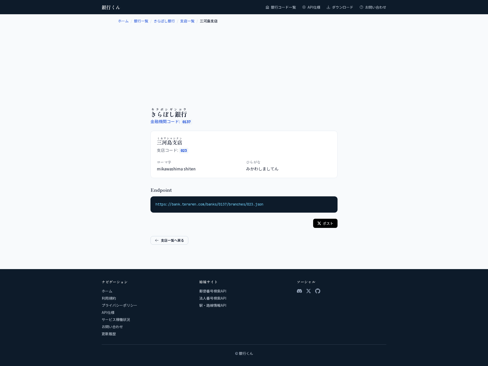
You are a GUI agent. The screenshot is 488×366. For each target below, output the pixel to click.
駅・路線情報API (212, 305)
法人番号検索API (212, 298)
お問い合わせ (375, 7)
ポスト (328, 223)
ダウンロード (342, 7)
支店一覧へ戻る (172, 240)
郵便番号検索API (212, 291)
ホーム (123, 20)
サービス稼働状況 (116, 319)
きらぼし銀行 (164, 20)
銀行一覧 (141, 20)
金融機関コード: (170, 121)
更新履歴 (109, 333)
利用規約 (109, 298)
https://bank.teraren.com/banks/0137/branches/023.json (209, 204)
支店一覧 (187, 20)
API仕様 (314, 7)
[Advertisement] (244, 61)
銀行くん (111, 7)
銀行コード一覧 (283, 7)
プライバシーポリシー (119, 305)
